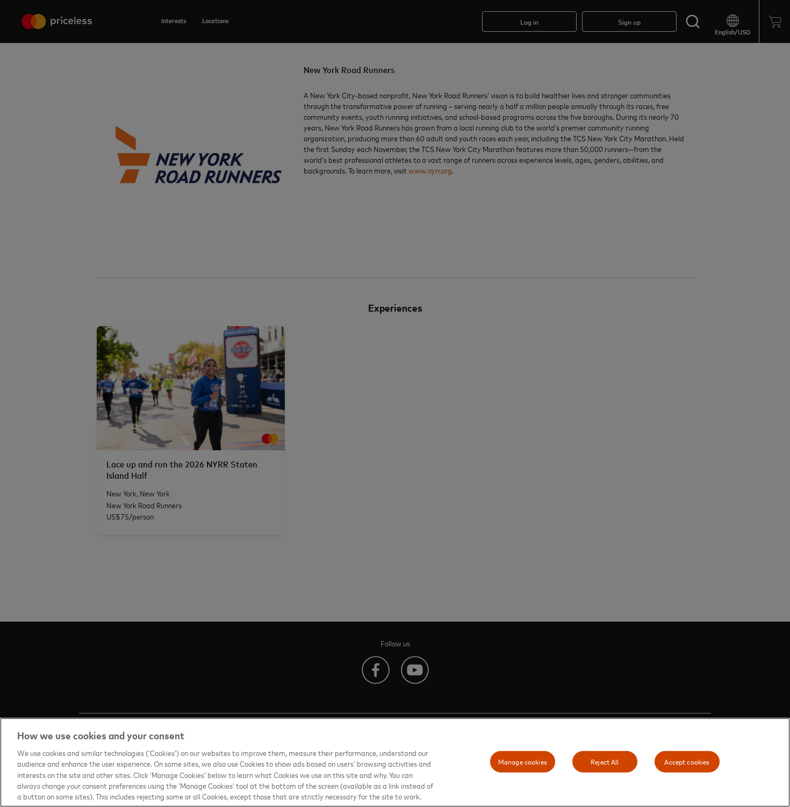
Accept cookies (686, 761)
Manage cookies (522, 761)
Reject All (605, 761)
